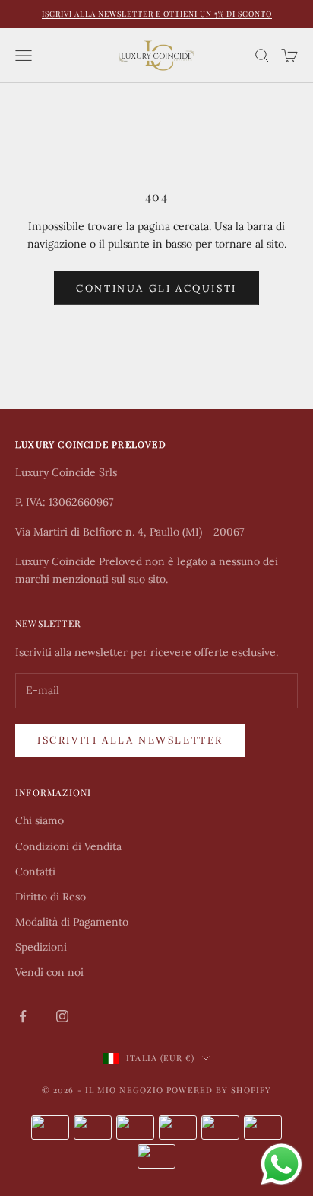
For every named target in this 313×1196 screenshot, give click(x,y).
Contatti (35, 871)
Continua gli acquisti (156, 288)
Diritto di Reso (50, 896)
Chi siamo (39, 820)
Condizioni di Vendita (68, 846)
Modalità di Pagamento (71, 922)
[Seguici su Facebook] (22, 1016)
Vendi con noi (49, 972)
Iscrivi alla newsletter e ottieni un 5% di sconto (157, 13)
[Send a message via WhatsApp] (281, 1164)
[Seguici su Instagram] (62, 1016)
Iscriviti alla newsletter (130, 740)
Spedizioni (41, 947)
